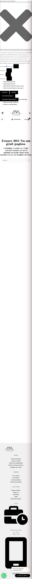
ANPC (16, 496)
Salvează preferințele (9, 99)
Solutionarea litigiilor (16, 499)
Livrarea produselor (16, 480)
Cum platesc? (16, 478)
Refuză (14, 92)
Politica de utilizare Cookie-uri (10, 102)
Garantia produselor (16, 459)
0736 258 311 (16, 573)
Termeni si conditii (16, 461)
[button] (16, 25)
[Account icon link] (29, 113)
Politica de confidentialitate (10, 104)
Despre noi (16, 492)
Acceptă (4, 92)
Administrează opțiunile (9, 81)
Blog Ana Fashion (16, 490)
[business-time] (16, 524)
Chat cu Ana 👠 (23, 575)
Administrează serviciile (9, 84)
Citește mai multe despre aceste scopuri (13, 88)
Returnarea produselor (16, 482)
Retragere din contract (16, 467)
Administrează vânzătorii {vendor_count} (13, 86)
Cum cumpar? (16, 475)
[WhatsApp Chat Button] (4, 575)
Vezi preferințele (7, 96)
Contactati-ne (16, 494)
